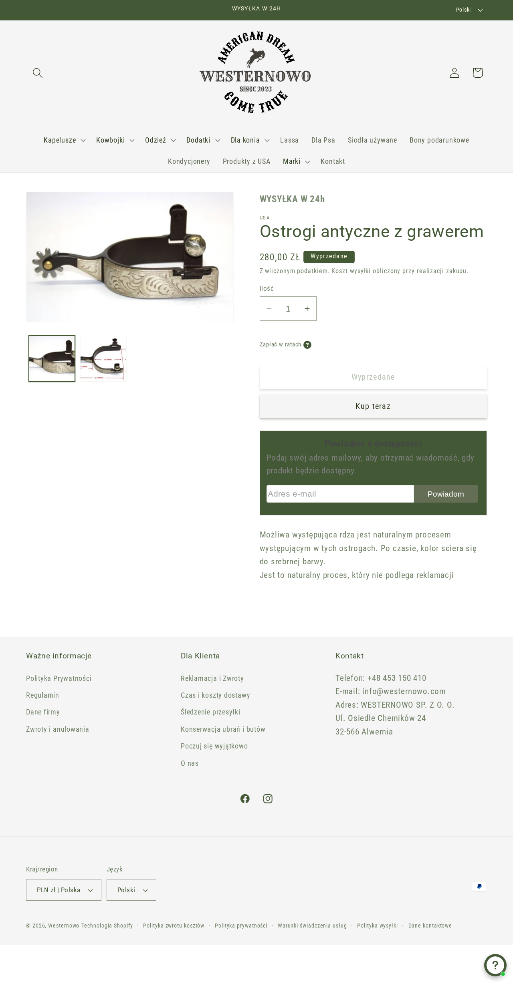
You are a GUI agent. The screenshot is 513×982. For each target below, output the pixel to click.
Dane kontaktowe (430, 925)
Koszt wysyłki (351, 271)
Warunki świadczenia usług (312, 925)
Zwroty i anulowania (57, 729)
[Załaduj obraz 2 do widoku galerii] (103, 359)
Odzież (155, 140)
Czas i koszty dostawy (215, 695)
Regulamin (42, 695)
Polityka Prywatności (59, 678)
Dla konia (245, 140)
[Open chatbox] (495, 965)
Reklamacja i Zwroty (212, 678)
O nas (190, 763)
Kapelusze (60, 140)
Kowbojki (110, 140)
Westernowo (63, 925)
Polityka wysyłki (377, 925)
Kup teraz (373, 406)
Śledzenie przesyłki (210, 712)
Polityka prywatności (241, 925)
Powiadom (446, 494)
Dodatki (198, 140)
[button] (37, 72)
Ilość (267, 288)
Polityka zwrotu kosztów (173, 925)
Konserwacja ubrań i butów (223, 729)
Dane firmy (43, 712)
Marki (292, 161)
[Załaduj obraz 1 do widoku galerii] (52, 359)
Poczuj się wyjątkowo (214, 746)
